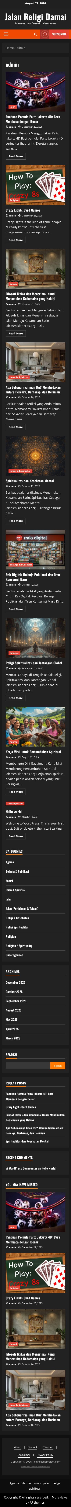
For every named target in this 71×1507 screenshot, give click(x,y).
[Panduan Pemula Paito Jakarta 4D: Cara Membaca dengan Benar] (35, 1212)
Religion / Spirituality (19, 945)
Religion (14, 200)
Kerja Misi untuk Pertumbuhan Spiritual (35, 727)
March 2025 (13, 1038)
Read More (17, 157)
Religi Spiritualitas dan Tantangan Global (35, 638)
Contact (32, 1447)
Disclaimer (24, 1454)
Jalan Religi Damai (35, 16)
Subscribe (59, 34)
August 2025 (13, 1010)
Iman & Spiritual (19, 377)
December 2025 (15, 982)
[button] (6, 34)
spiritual (35, 1488)
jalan (13, 106)
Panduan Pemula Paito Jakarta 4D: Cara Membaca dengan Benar (35, 92)
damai (13, 283)
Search (11, 1054)
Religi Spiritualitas (17, 927)
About (17, 1447)
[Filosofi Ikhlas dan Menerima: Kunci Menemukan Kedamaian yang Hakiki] (35, 1329)
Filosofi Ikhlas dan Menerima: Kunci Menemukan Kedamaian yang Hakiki (35, 269)
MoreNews (59, 1497)
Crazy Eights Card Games (35, 185)
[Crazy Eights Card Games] (35, 1273)
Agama (14, 741)
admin (12, 126)
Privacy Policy (45, 1454)
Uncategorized (15, 803)
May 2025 (11, 1019)
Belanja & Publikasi (21, 564)
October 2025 (14, 991)
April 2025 (12, 1029)
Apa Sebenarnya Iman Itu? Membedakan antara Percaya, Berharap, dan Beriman (35, 362)
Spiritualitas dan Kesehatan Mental (35, 456)
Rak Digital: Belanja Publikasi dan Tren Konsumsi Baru (35, 549)
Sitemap (48, 1447)
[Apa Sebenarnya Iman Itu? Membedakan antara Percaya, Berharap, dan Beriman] (35, 1390)
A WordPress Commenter (21, 1168)
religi (56, 1483)
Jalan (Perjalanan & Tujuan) (22, 908)
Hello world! (14, 811)
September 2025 (16, 1001)
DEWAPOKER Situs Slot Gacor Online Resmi (35, 1466)
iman (37, 1483)
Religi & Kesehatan (20, 470)
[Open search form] (35, 34)
